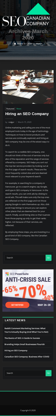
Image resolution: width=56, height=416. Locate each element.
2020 (29, 43)
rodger (9, 122)
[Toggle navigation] (28, 35)
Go (48, 257)
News (18, 108)
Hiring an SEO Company (27, 114)
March (39, 43)
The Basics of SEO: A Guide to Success (22, 338)
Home (20, 43)
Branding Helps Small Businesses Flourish (25, 344)
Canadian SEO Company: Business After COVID (27, 356)
